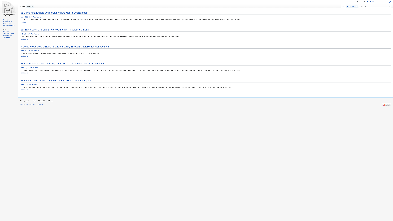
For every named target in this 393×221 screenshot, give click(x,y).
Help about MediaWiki (9, 25)
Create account (382, 2)
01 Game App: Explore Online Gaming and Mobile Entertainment (54, 12)
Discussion (30, 6)
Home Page (6, 32)
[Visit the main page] (9, 8)
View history (350, 6)
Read (343, 6)
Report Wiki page (7, 36)
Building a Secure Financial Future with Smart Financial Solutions (55, 29)
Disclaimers (39, 104)
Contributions (374, 2)
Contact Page (6, 37)
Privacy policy (24, 104)
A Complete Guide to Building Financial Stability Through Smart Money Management (65, 46)
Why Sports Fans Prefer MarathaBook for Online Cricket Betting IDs (56, 80)
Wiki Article (37, 17)
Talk (368, 2)
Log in (389, 2)
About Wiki (32, 104)
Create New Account (8, 33)
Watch (356, 6)
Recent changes (7, 22)
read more (24, 22)
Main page (22, 6)
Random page (7, 24)
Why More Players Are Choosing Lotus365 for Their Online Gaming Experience (62, 63)
